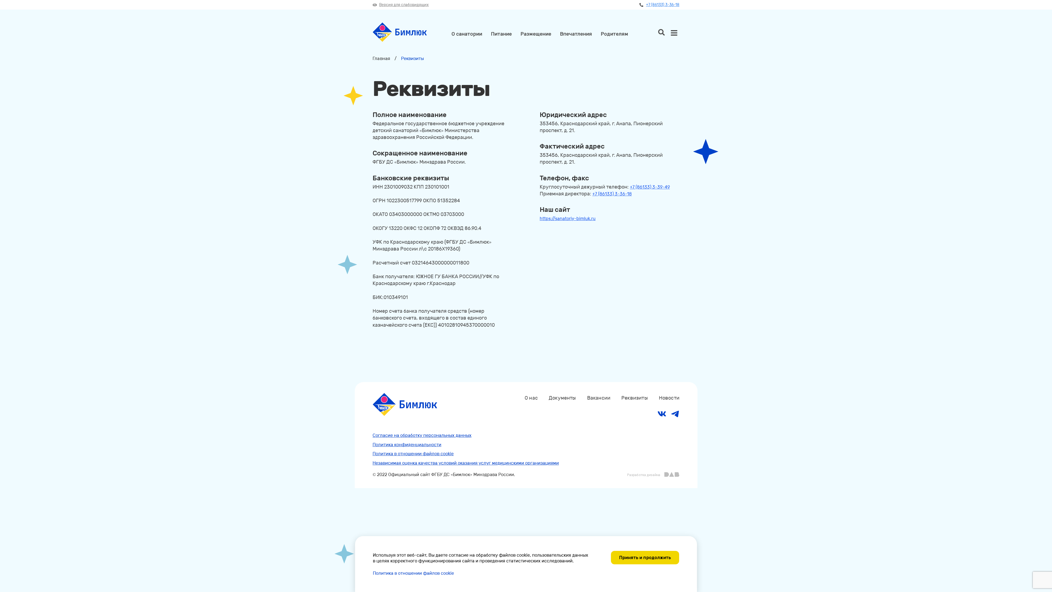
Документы (562, 398)
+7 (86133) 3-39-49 (650, 187)
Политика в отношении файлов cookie (413, 453)
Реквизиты (634, 398)
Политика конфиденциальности (407, 444)
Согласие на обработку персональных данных (422, 435)
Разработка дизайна (643, 475)
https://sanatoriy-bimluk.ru (568, 218)
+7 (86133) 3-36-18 (662, 4)
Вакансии (598, 398)
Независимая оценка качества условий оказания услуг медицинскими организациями (466, 463)
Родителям (614, 34)
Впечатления (576, 34)
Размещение (536, 34)
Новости (669, 398)
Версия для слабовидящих (404, 4)
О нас (531, 398)
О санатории (466, 34)
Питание (501, 34)
